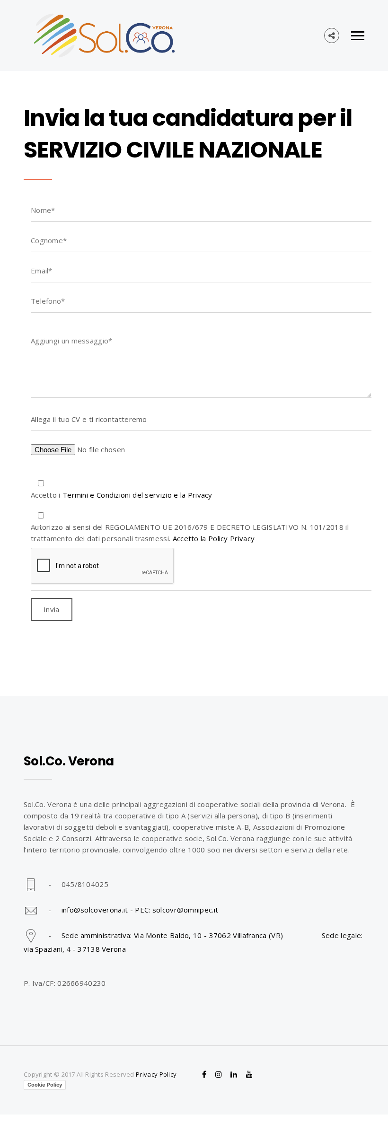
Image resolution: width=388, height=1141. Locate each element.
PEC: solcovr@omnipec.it (176, 909)
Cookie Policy (44, 1084)
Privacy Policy (156, 1074)
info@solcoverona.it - (98, 909)
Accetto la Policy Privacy (214, 538)
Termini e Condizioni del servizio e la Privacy (137, 495)
